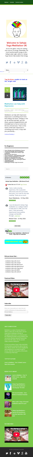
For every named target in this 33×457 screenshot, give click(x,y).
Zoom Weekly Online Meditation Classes (15, 150)
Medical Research (9, 111)
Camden (12, 2)
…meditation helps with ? (12, 261)
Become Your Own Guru (11, 154)
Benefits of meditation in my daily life (14, 158)
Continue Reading (9, 134)
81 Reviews (8, 177)
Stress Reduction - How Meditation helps (15, 155)
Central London (19, 2)
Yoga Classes (23, 184)
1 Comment (25, 111)
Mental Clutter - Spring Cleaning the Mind (15, 159)
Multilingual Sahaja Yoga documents (14, 162)
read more (17, 216)
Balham (6, 2)
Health (12, 110)
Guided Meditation (9, 161)
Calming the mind (9, 160)
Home (1, 71)
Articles (8, 110)
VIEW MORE (17, 226)
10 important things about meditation (14, 151)
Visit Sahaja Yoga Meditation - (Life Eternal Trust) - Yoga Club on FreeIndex (17, 233)
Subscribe (8, 315)
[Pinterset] (14, 62)
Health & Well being (19, 110)
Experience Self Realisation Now (13, 157)
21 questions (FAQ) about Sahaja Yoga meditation (14, 153)
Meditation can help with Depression (15, 105)
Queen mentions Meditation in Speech (14, 156)
